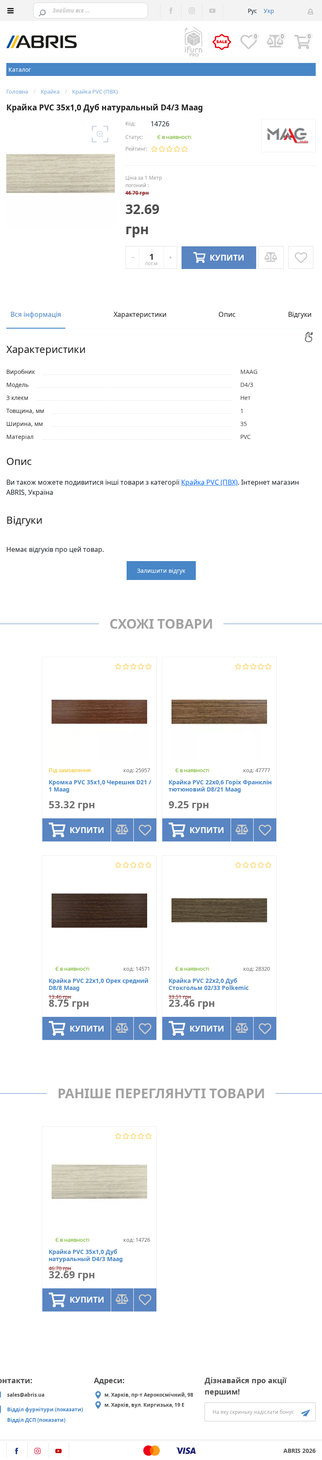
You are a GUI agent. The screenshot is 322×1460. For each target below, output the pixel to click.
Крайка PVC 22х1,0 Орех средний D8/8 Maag (98, 984)
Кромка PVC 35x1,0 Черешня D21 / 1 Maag (100, 786)
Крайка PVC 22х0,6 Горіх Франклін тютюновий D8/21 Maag (220, 786)
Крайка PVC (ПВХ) (209, 482)
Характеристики (140, 314)
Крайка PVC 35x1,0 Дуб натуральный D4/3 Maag (86, 1255)
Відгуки (300, 314)
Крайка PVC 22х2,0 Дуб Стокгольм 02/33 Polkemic (209, 984)
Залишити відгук (161, 571)
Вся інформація (35, 314)
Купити (87, 830)
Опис (227, 314)
